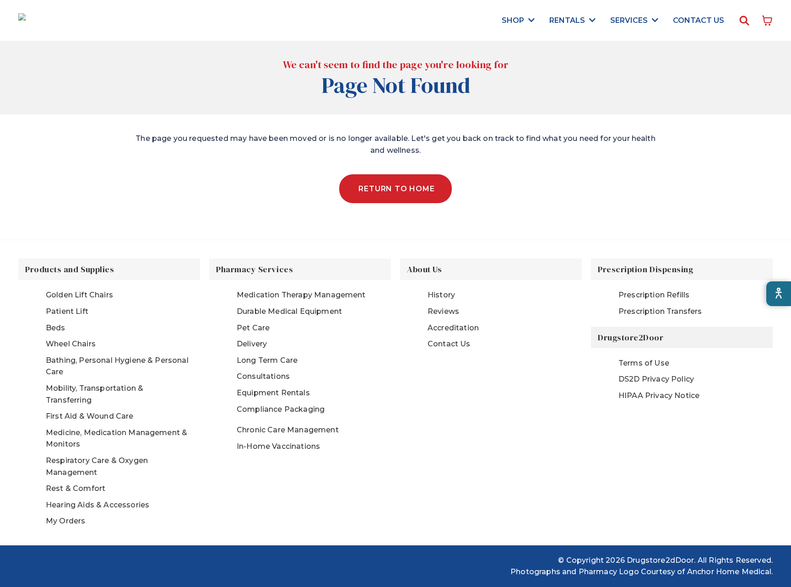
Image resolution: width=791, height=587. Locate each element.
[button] (518, 20)
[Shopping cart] (767, 20)
